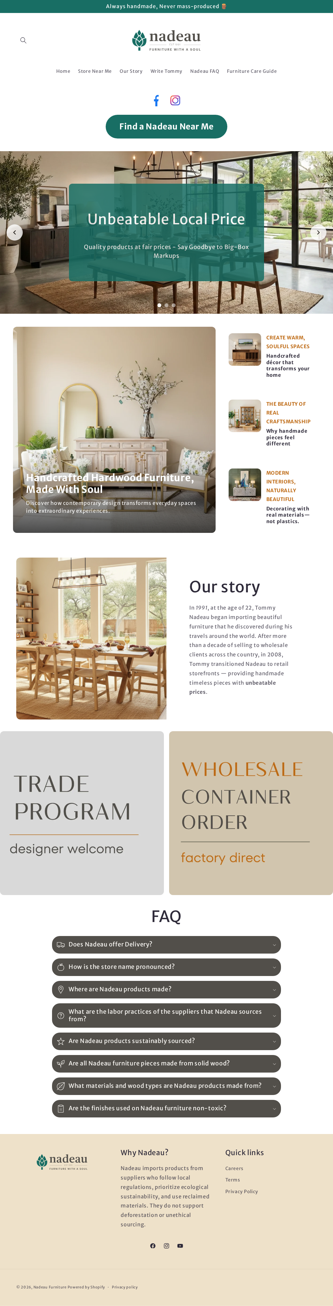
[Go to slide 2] (166, 305)
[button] (23, 40)
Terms (232, 1180)
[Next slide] (318, 232)
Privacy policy (125, 1287)
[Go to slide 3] (174, 305)
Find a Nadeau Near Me (166, 126)
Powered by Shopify (86, 1287)
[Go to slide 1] (159, 305)
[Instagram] (175, 102)
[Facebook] (155, 102)
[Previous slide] (15, 232)
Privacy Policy (241, 1191)
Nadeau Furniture (50, 1287)
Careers (234, 1168)
